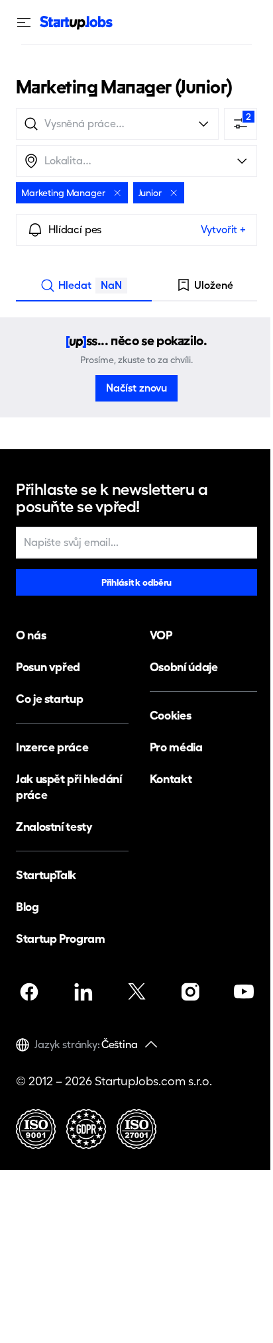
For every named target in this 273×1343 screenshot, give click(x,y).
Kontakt (170, 779)
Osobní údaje (184, 667)
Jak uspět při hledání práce (68, 787)
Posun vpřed (48, 667)
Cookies (170, 715)
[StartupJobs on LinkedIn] (83, 992)
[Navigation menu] (28, 22)
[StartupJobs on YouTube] (244, 992)
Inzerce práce (52, 747)
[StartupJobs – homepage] (76, 23)
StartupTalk (46, 875)
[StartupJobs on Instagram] (190, 992)
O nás (31, 635)
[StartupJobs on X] (136, 992)
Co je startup (49, 699)
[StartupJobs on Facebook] (29, 992)
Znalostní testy (54, 826)
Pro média (176, 747)
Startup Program (60, 938)
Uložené (213, 285)
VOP (161, 635)
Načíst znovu (136, 388)
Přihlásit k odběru (136, 582)
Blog (27, 907)
